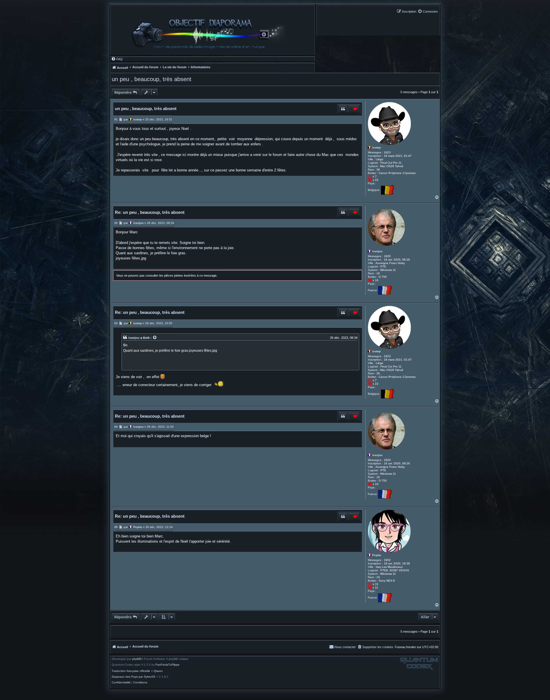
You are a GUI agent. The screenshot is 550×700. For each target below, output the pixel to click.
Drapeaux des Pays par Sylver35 (133, 676)
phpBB (136, 659)
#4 (116, 426)
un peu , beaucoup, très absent (151, 79)
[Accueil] (210, 34)
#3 (116, 323)
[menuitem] (428, 11)
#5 (116, 527)
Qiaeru (158, 671)
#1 (116, 119)
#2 (116, 222)
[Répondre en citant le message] (343, 108)
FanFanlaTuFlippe (168, 664)
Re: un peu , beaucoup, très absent (149, 212)
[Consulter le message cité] (155, 337)
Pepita (376, 555)
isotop (376, 147)
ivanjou (377, 251)
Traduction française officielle (131, 671)
